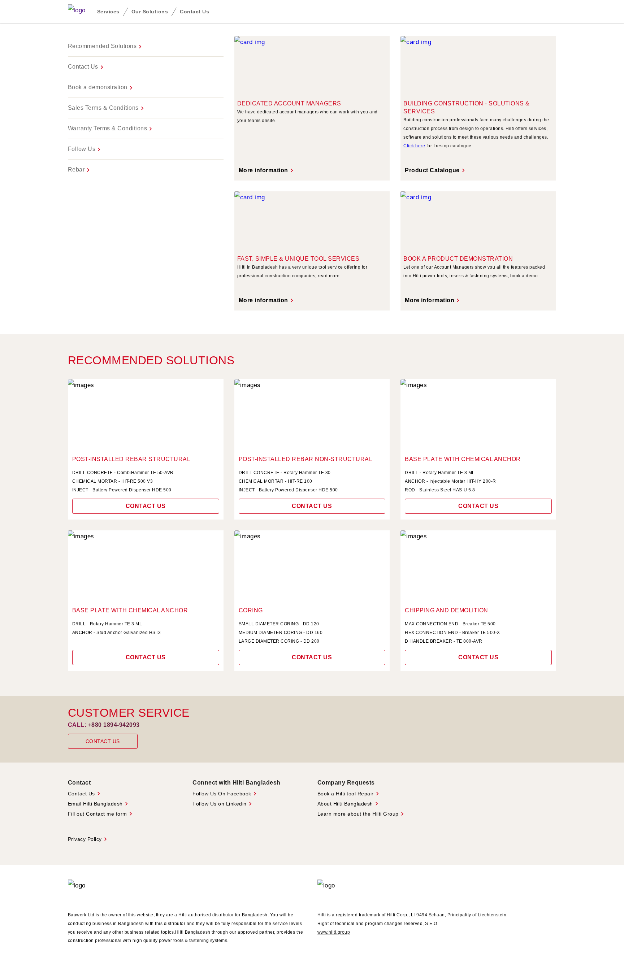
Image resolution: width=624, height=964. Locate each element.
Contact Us (194, 11)
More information (267, 170)
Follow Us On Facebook (225, 793)
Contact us (146, 506)
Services (108, 11)
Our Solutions (149, 11)
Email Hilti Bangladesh (99, 803)
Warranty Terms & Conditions (111, 129)
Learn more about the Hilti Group (361, 813)
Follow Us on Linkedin (223, 803)
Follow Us (85, 149)
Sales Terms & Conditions (107, 108)
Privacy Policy (88, 839)
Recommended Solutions (106, 46)
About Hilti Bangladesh (348, 803)
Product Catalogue (436, 170)
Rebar (80, 170)
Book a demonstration (101, 87)
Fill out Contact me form (101, 813)
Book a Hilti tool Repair (349, 793)
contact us (312, 506)
